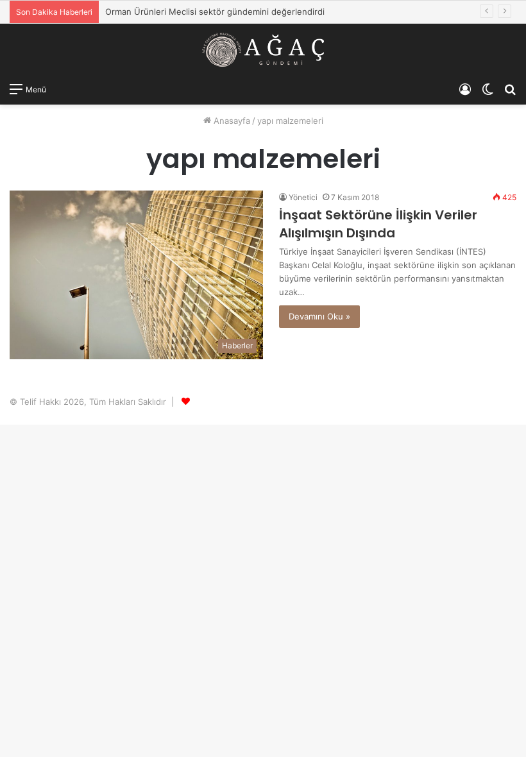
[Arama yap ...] (510, 88)
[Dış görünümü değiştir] (487, 88)
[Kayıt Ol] (465, 88)
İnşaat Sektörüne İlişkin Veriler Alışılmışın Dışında (378, 224)
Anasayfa (230, 120)
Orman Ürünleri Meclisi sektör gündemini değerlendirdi (215, 11)
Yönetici (303, 197)
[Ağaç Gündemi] (263, 50)
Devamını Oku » (319, 316)
